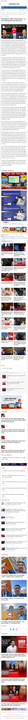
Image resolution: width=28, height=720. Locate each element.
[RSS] (25, 10)
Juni (10, 12)
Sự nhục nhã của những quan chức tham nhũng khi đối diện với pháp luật (13, 441)
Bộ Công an (12, 236)
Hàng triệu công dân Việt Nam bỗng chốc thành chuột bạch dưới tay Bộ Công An (13, 451)
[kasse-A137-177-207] (14, 225)
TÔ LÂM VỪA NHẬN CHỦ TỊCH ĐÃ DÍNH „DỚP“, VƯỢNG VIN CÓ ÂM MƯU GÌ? (12, 576)
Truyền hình (5, 554)
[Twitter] (21, 10)
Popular (8, 372)
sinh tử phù (12, 238)
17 (12, 12)
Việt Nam (22, 238)
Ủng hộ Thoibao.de (10, 517)
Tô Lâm (17, 238)
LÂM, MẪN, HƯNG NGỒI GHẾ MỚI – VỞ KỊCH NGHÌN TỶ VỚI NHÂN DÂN (12, 622)
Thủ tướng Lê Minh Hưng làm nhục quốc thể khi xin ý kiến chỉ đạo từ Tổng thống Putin (13, 431)
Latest (3, 372)
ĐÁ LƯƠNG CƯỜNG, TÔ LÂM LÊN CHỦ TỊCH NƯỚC (12, 599)
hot (23, 236)
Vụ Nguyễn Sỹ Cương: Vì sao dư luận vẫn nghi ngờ (13, 470)
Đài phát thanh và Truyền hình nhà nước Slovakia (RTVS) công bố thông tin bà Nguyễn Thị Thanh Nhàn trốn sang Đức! (16, 510)
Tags (16, 372)
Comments (12, 372)
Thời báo (11, 714)
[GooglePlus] (23, 10)
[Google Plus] (17, 629)
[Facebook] (20, 10)
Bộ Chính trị (6, 236)
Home (2, 12)
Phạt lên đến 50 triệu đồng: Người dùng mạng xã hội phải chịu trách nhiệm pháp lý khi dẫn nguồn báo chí (13, 420)
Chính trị (16, 12)
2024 (6, 12)
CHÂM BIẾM (4, 411)
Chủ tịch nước (19, 236)
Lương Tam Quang (5, 238)
